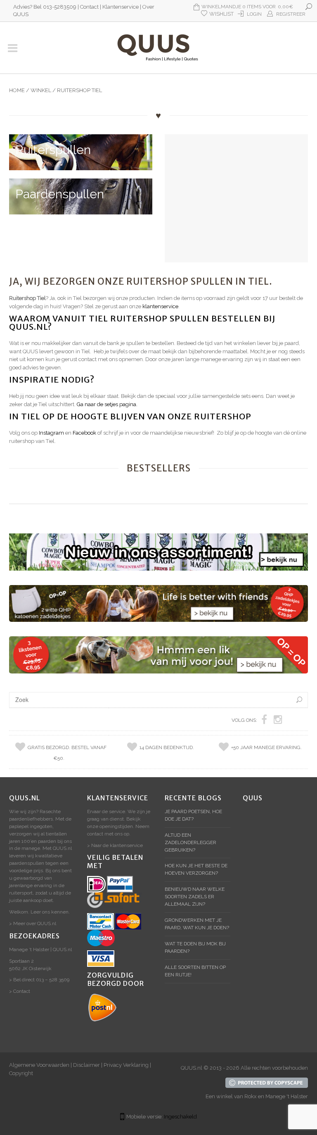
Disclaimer (86, 1065)
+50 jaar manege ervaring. (266, 747)
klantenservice (160, 306)
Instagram (52, 433)
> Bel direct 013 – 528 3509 (39, 980)
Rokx (250, 1096)
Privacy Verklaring (126, 1065)
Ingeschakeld (180, 1117)
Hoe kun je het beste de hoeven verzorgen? (196, 869)
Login (254, 14)
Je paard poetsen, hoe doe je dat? (193, 815)
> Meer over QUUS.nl (32, 923)
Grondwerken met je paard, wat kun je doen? (197, 923)
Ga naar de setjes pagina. (107, 404)
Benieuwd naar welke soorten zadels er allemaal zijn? (195, 896)
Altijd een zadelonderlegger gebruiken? (190, 842)
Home (17, 90)
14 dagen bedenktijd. (167, 747)
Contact (89, 7)
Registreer (290, 14)
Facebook (85, 433)
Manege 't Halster (286, 1096)
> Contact (19, 991)
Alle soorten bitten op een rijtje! (195, 971)
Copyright (21, 1073)
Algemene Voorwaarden (39, 1065)
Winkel (41, 90)
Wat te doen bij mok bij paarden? (195, 947)
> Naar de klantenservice (115, 845)
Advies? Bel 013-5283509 (44, 7)
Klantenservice (120, 7)
